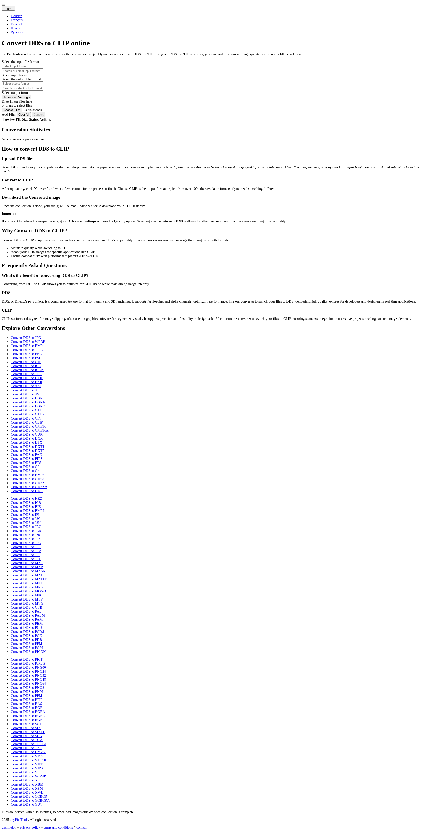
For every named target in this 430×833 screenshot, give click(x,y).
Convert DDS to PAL (26, 611)
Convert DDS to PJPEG (28, 663)
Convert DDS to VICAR (28, 760)
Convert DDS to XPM (27, 788)
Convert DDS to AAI (26, 386)
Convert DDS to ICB (26, 502)
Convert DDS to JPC (26, 543)
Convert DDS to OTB (26, 607)
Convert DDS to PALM (28, 615)
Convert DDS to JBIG (27, 531)
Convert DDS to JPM (26, 551)
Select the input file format (20, 62)
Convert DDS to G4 (25, 471)
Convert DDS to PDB (26, 639)
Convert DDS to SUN (26, 736)
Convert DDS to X (24, 780)
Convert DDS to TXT (26, 748)
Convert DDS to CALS (27, 414)
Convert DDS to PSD (26, 358)
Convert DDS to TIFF (26, 374)
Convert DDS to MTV (27, 599)
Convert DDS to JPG (26, 338)
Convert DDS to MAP (27, 567)
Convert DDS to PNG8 (27, 687)
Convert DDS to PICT (27, 659)
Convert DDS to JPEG (27, 350)
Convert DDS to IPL (25, 515)
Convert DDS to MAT (27, 575)
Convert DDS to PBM (27, 623)
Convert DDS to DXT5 (27, 450)
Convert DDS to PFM (26, 644)
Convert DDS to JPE (26, 547)
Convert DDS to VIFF (27, 764)
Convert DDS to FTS (26, 463)
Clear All (23, 114)
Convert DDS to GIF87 (27, 479)
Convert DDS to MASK (28, 571)
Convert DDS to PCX (26, 635)
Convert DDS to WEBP (28, 342)
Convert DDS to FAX (26, 454)
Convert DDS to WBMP (28, 776)
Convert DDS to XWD (27, 792)
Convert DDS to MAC (27, 563)
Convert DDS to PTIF (26, 700)
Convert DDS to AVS (26, 394)
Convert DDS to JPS (25, 555)
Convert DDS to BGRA (28, 402)
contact (81, 827)
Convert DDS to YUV (27, 804)
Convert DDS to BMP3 (27, 475)
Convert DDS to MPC (27, 595)
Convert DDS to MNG (27, 587)
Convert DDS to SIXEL (28, 732)
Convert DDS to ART (26, 390)
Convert (39, 114)
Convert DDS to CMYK (28, 426)
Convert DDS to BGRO (28, 406)
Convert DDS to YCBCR (29, 796)
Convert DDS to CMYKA (30, 430)
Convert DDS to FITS (26, 459)
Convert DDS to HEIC (27, 378)
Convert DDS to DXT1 (27, 446)
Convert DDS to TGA (27, 740)
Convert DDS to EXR (26, 382)
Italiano (16, 28)
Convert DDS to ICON (27, 370)
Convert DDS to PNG (26, 354)
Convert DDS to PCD (26, 627)
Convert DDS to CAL (26, 410)
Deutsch (16, 16)
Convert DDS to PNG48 (28, 679)
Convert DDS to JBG (26, 527)
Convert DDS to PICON (28, 652)
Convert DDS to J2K (26, 523)
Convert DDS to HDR (27, 491)
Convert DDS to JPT (26, 559)
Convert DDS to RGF (26, 720)
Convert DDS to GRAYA (29, 487)
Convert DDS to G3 (25, 467)
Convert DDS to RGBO (28, 716)
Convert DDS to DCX (27, 438)
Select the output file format (21, 79)
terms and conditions (58, 827)
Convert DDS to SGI (26, 724)
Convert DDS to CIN (26, 418)
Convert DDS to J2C (26, 519)
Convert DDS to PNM (27, 691)
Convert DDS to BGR (27, 398)
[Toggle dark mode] (3, 5)
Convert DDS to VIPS (27, 768)
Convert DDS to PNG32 (28, 675)
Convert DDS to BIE (26, 506)
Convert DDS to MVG (27, 603)
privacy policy (30, 827)
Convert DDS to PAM (27, 619)
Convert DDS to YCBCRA (30, 800)
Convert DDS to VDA (27, 756)
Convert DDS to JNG (26, 535)
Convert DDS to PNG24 (28, 671)
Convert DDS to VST (26, 772)
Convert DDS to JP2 (25, 539)
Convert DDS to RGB (27, 708)
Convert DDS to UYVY (28, 752)
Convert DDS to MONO (28, 591)
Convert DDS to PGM (27, 648)
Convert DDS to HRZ (26, 498)
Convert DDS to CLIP (27, 422)
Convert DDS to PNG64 (28, 683)
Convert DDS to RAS (26, 704)
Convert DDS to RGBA (28, 712)
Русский (17, 32)
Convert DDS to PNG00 (28, 667)
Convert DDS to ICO (26, 366)
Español (16, 24)
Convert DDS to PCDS (27, 631)
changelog (9, 827)
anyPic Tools (19, 820)
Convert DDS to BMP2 (27, 510)
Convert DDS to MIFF (27, 583)
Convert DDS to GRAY (28, 483)
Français (17, 20)
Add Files (9, 114)
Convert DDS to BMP (27, 346)
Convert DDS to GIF (26, 362)
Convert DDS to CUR (27, 434)
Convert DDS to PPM (26, 695)
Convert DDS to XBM (27, 784)
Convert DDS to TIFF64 (28, 744)
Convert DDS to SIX (26, 728)
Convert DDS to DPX (26, 442)
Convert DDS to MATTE (29, 579)
